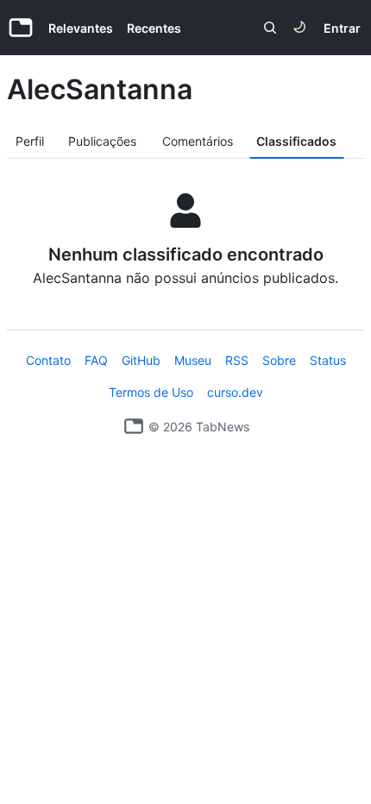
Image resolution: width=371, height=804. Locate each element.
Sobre (279, 360)
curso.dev (235, 392)
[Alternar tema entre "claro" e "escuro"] (299, 27)
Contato (48, 360)
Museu (192, 360)
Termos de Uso (151, 392)
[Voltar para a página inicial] (134, 426)
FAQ (96, 360)
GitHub (141, 360)
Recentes (154, 28)
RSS (236, 360)
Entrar (342, 28)
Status (328, 360)
